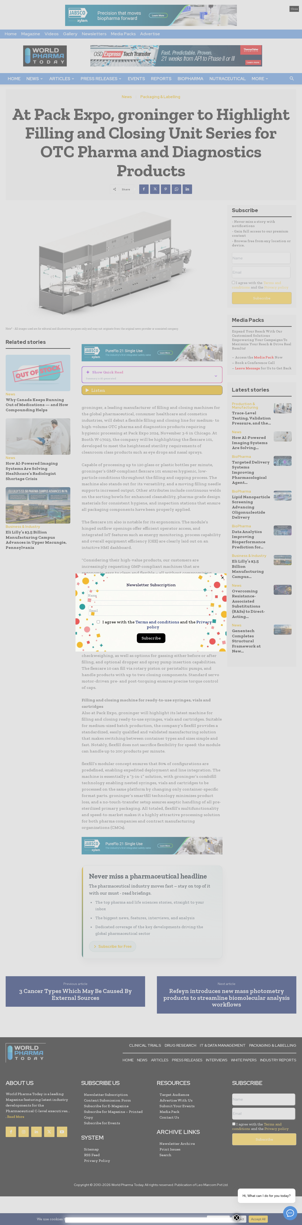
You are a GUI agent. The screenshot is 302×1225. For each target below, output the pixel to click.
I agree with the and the (156, 625)
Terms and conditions (157, 622)
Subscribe (151, 638)
